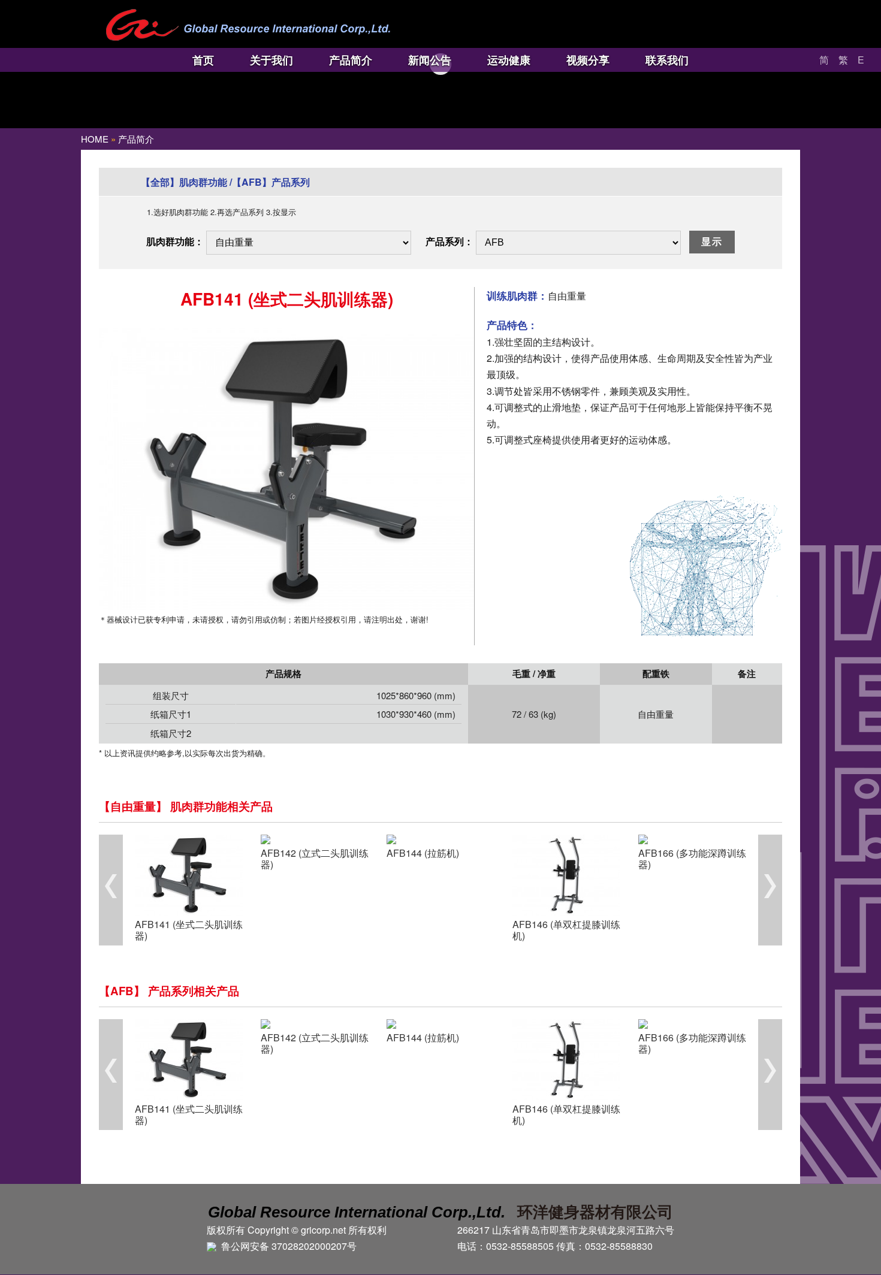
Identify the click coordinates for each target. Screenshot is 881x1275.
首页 (203, 60)
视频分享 (588, 60)
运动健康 (508, 60)
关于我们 (271, 60)
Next (770, 890)
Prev (111, 890)
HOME (94, 138)
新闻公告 (429, 60)
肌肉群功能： (175, 241)
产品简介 (350, 60)
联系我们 (667, 60)
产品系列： (449, 241)
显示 (712, 242)
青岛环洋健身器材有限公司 (248, 25)
